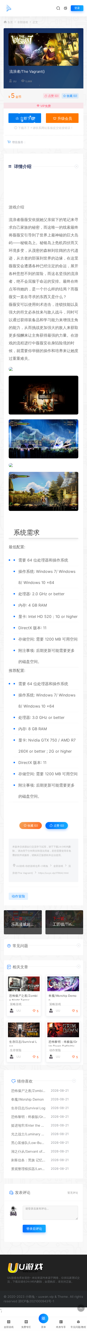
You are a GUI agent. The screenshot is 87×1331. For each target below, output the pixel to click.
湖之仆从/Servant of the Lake (28, 1151)
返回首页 (64, 196)
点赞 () (52, 96)
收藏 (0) (71, 96)
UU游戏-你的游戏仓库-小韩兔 (32, 866)
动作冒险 (18, 896)
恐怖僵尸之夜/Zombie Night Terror (23, 997)
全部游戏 (22, 22)
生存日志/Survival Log (23, 1043)
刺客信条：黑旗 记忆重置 (28, 1160)
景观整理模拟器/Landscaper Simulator (28, 1169)
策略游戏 (16, 1004)
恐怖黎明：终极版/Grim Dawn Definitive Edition (63, 1043)
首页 (10, 22)
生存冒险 (16, 1050)
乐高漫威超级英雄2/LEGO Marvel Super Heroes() (23, 924)
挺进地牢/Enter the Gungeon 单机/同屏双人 (28, 1125)
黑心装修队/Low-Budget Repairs (28, 1143)
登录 (77, 8)
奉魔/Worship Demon (63, 997)
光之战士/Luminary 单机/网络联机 (28, 1134)
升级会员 (64, 118)
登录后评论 (34, 1229)
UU (14, 81)
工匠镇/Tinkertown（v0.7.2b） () (64, 924)
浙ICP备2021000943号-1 (36, 1301)
